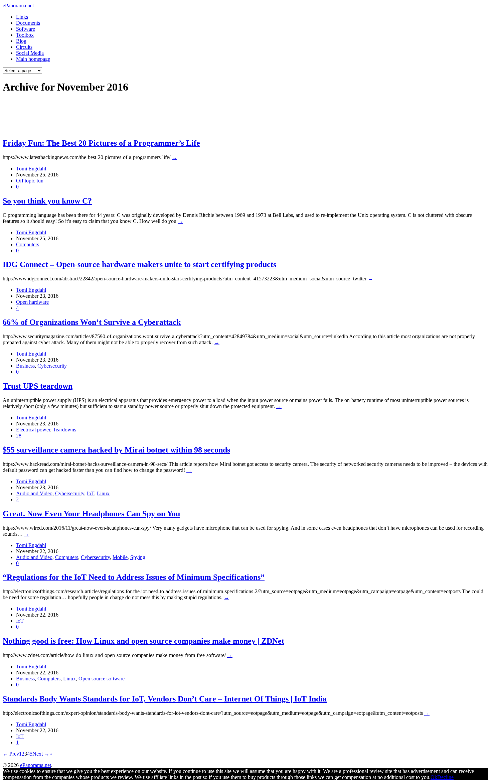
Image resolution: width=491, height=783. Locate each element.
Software (25, 29)
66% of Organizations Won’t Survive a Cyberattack (92, 322)
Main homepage (33, 59)
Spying (137, 557)
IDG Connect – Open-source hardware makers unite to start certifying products (139, 264)
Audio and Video (34, 493)
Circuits (24, 47)
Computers (27, 244)
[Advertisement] (128, 116)
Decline (445, 777)
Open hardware (32, 302)
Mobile (120, 557)
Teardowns (64, 429)
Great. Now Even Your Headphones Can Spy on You (91, 513)
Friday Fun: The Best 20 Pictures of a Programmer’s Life (101, 143)
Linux (103, 493)
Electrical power (33, 429)
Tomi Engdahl (31, 168)
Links (22, 17)
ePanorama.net (18, 5)
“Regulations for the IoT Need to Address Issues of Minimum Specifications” (134, 577)
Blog (21, 41)
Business (25, 366)
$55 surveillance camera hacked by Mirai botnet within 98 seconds (116, 449)
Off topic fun (29, 180)
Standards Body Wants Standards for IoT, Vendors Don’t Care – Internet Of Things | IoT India (165, 698)
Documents (28, 23)
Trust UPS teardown (37, 386)
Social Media (30, 53)
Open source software (101, 678)
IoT (90, 493)
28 (18, 435)
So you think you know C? (47, 201)
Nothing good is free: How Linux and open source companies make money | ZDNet (143, 641)
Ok (434, 777)
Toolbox (25, 35)
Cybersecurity (52, 366)
